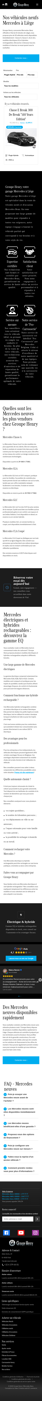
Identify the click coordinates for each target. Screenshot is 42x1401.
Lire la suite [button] (7, 989)
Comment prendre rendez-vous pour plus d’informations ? (19, 1169)
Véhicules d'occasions (9, 1325)
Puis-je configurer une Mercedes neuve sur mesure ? (18, 1147)
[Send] (37, 1219)
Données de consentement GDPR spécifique (17, 1312)
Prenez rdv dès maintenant (24, 772)
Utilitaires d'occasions (9, 1332)
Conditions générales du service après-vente (21, 1382)
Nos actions (6, 1369)
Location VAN (6, 1359)
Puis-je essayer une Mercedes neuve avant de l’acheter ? (16, 1097)
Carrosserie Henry (8, 1362)
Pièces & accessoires (9, 1355)
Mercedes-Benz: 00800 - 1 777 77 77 (15, 1194)
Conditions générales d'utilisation (13, 1377)
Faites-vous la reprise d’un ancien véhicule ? (19, 1158)
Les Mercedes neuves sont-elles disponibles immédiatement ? (20, 1112)
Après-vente (6, 1348)
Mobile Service (7, 1366)
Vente (4, 1345)
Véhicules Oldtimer (8, 1335)
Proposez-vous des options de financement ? (19, 1136)
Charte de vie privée (33, 1377)
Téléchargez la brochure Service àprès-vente (18, 1304)
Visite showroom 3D (9, 1308)
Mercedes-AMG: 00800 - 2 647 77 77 (15, 1196)
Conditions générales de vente (21, 1379)
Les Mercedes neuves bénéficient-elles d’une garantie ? (20, 1125)
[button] (2, 980)
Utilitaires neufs (7, 1328)
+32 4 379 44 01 (11, 1264)
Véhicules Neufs (7, 1321)
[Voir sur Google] (5, 971)
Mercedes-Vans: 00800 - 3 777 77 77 (15, 1199)
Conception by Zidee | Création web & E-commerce (21, 1388)
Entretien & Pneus (8, 1352)
